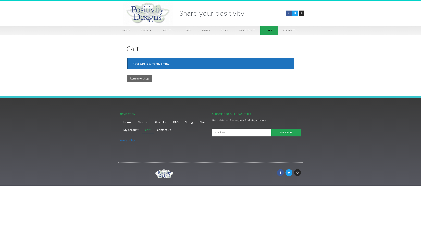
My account (247, 30)
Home (126, 30)
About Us (168, 30)
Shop (144, 30)
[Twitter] (295, 13)
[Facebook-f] (289, 13)
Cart (269, 30)
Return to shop (139, 78)
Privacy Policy (126, 140)
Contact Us (291, 30)
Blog (224, 30)
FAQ (188, 30)
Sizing (206, 30)
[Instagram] (301, 13)
